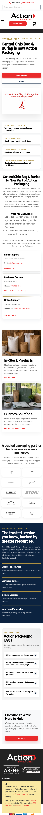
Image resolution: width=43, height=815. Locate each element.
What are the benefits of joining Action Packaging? (20, 693)
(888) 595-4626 (16, 286)
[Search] (37, 7)
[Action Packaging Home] (21, 759)
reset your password (20, 794)
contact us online (22, 805)
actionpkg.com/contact (22, 309)
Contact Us (21, 738)
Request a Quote (21, 75)
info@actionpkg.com (16, 263)
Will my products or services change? (20, 655)
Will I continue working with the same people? (20, 683)
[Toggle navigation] (2, 19)
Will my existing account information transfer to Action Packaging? (20, 664)
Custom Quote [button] (17, 24)
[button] (2, 19)
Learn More (21, 81)
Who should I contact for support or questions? (19, 673)
